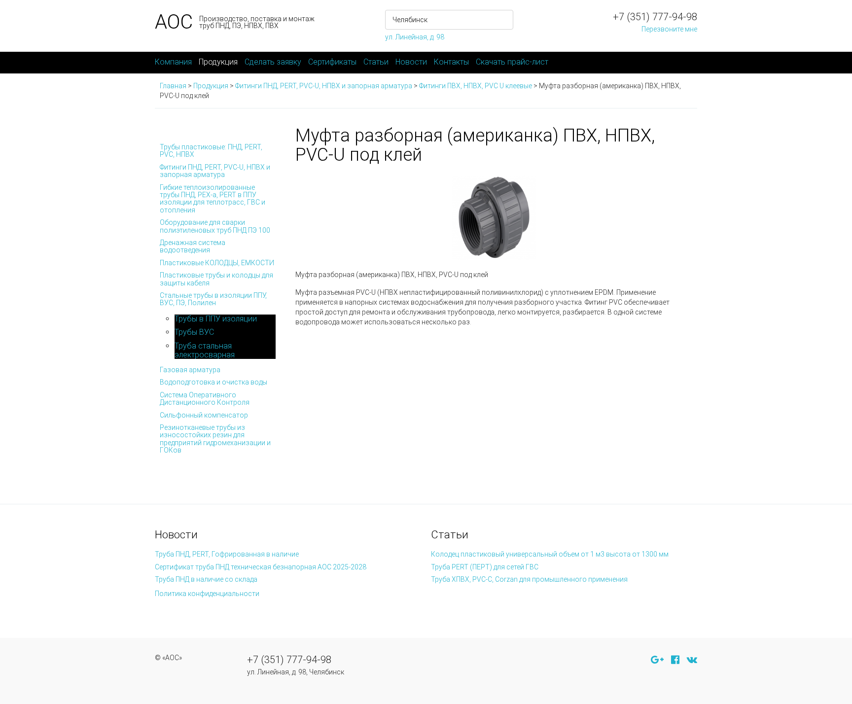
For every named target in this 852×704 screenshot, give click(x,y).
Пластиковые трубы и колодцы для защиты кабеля (216, 278)
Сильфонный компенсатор (204, 415)
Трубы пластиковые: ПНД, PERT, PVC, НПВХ (211, 150)
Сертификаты (332, 62)
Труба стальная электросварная (205, 350)
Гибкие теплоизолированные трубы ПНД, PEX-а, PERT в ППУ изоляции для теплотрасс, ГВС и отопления (212, 198)
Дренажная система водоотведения (192, 246)
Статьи (376, 62)
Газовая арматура (190, 370)
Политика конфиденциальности (207, 594)
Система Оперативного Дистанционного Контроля (204, 398)
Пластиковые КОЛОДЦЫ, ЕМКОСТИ (217, 263)
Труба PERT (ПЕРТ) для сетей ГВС (484, 567)
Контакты (451, 62)
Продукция (218, 62)
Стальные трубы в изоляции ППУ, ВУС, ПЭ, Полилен (213, 299)
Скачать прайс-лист (512, 62)
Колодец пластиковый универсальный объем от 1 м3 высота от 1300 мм (550, 554)
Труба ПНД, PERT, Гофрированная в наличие (227, 554)
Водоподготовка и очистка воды (213, 382)
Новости (411, 62)
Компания (173, 62)
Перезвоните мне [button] (669, 29)
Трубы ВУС (194, 332)
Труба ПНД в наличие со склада (206, 579)
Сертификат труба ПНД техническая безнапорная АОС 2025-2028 (260, 567)
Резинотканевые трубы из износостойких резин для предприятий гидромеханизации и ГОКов (215, 438)
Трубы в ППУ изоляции (216, 318)
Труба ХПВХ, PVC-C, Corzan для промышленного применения (529, 579)
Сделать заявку (273, 62)
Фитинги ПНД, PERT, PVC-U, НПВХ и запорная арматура (215, 170)
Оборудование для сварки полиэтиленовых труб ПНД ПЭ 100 (215, 226)
